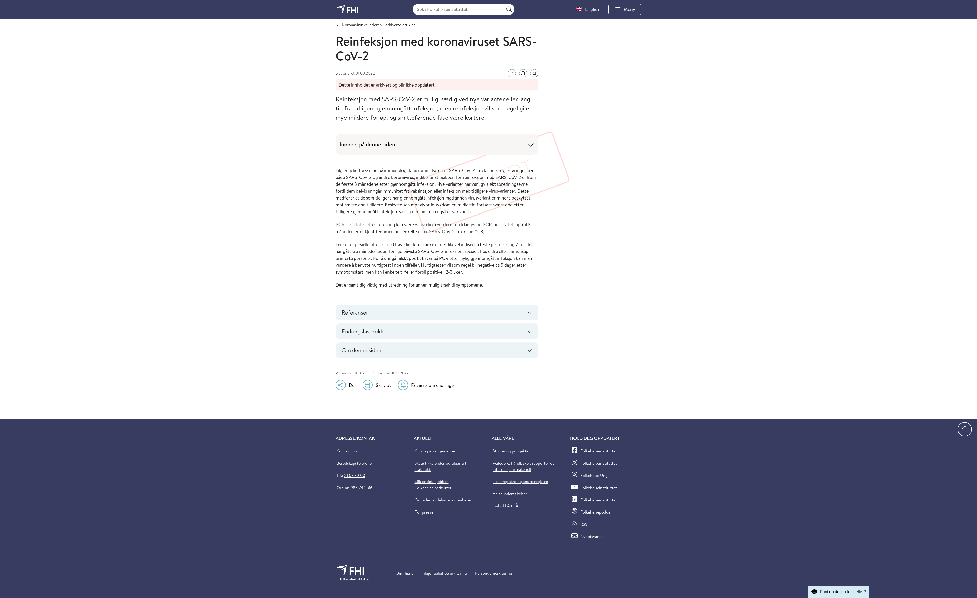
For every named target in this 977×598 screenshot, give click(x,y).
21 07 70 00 (354, 475)
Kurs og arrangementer (435, 451)
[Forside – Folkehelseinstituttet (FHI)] (347, 9)
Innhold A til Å (505, 506)
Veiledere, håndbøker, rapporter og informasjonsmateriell (524, 466)
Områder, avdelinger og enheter (443, 500)
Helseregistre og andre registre (520, 481)
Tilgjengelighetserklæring (444, 573)
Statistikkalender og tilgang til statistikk (441, 466)
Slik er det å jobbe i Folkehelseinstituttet (433, 484)
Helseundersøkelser (510, 493)
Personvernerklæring (493, 573)
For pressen (425, 512)
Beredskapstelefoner (355, 463)
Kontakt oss (347, 451)
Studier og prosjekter (511, 451)
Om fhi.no (405, 573)
